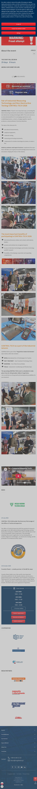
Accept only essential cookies (18, 28)
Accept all (18, 24)
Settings (18, 33)
